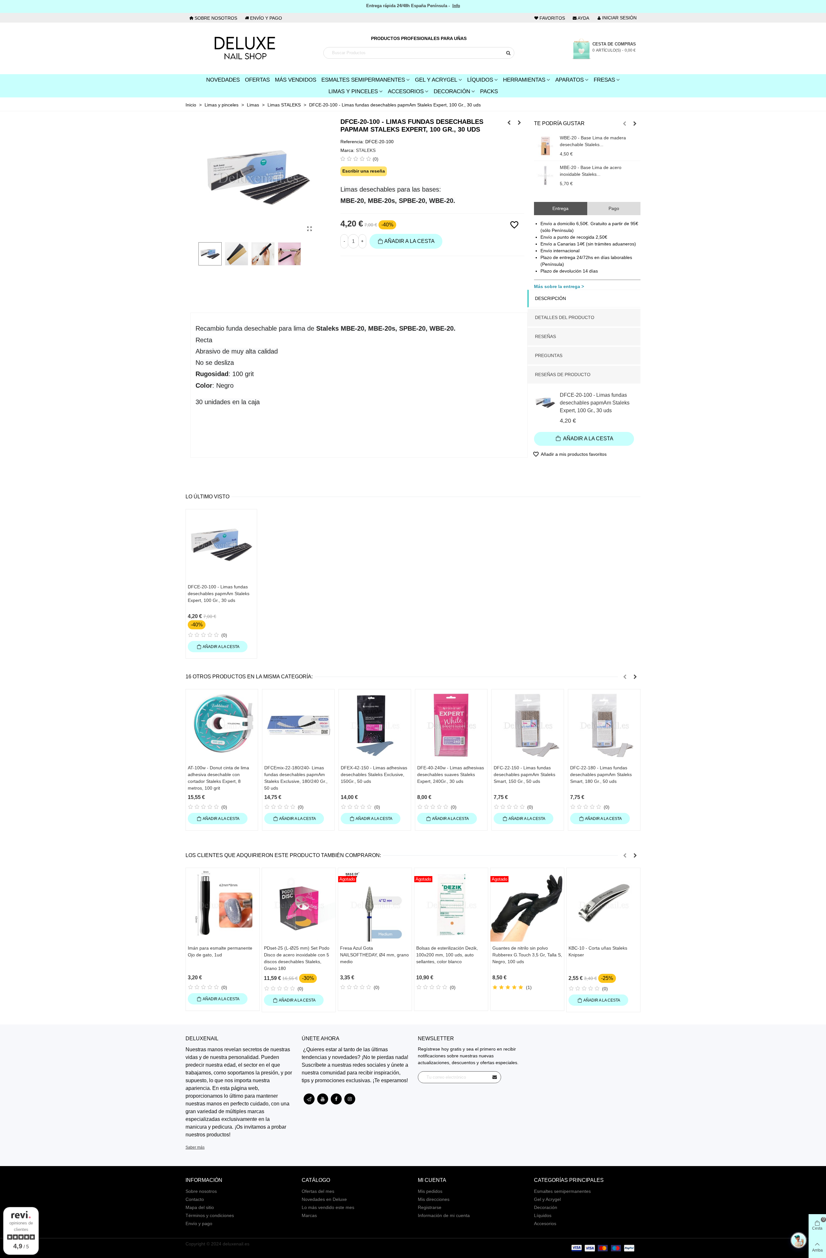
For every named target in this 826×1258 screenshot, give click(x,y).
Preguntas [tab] (548, 355)
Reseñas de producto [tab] (562, 374)
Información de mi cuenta (444, 1215)
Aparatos (569, 80)
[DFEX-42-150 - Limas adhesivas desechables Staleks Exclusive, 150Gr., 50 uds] (375, 725)
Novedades (223, 80)
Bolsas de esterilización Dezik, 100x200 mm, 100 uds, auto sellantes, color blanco (447, 954)
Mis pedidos (430, 1191)
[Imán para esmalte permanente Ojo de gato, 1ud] (222, 905)
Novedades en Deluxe (324, 1199)
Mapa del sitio (200, 1207)
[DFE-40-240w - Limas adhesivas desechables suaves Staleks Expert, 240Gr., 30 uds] (451, 725)
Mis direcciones (433, 1199)
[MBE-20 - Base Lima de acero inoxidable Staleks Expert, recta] (545, 175)
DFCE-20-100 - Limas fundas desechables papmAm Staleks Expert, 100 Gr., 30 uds (595, 402)
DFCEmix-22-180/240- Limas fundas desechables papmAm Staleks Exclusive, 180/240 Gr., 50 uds (295, 778)
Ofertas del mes (318, 1191)
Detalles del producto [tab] (564, 317)
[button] (625, 123)
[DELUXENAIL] (244, 48)
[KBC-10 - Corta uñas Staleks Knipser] (603, 905)
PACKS (489, 91)
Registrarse (429, 1207)
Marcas (309, 1215)
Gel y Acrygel (436, 80)
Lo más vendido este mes (328, 1207)
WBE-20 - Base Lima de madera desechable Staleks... (593, 141)
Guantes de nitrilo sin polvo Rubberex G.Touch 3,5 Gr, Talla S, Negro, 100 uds (527, 954)
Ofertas (257, 80)
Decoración (452, 91)
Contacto (195, 1199)
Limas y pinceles (353, 91)
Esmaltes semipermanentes (562, 1191)
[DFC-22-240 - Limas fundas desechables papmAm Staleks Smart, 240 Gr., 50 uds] (509, 122)
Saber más (195, 1147)
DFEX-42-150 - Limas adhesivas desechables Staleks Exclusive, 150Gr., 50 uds (374, 774)
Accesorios (406, 91)
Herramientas (524, 80)
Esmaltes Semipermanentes (363, 80)
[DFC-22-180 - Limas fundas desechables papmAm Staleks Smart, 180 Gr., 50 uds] (604, 725)
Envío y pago (199, 1223)
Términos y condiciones (210, 1215)
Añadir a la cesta (587, 438)
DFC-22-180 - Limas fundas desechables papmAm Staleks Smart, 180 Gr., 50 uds (601, 774)
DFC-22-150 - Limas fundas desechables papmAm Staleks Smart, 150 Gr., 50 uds (524, 774)
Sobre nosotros (201, 1191)
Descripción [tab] (550, 298)
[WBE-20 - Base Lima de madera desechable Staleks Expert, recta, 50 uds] (545, 146)
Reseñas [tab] (545, 336)
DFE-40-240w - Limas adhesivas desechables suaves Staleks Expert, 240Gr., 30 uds (450, 774)
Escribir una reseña (363, 171)
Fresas (604, 80)
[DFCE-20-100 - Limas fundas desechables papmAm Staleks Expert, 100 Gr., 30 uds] (310, 229)
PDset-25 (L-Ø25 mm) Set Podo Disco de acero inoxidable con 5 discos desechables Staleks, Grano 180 (296, 958)
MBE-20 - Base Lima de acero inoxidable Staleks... (590, 171)
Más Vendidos (295, 80)
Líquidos (480, 80)
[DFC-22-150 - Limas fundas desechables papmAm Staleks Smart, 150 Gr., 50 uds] (528, 725)
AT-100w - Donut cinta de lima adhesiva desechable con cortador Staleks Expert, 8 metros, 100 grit (218, 778)
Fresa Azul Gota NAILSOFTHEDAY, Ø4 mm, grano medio (374, 954)
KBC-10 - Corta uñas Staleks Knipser (598, 951)
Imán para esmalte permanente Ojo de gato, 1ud (220, 951)
